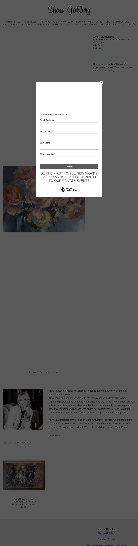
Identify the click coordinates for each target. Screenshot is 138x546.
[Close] (101, 83)
